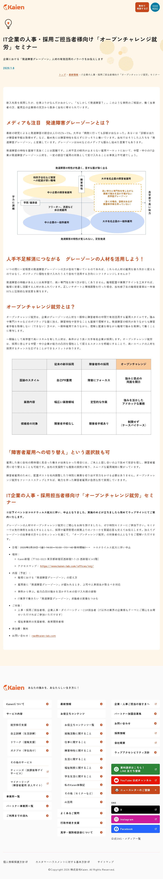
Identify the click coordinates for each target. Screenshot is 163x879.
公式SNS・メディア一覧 (126, 838)
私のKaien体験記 (75, 785)
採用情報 (119, 733)
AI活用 (69, 802)
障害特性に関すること (78, 750)
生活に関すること (75, 759)
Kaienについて (15, 704)
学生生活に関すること (78, 776)
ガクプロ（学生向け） (24, 750)
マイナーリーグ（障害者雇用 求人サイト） (27, 783)
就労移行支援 (19, 725)
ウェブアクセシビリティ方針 (132, 752)
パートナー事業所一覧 (19, 806)
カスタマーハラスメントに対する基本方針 (61, 861)
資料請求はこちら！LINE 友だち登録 (132, 769)
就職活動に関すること (78, 733)
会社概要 (119, 743)
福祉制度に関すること (78, 768)
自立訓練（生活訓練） (24, 733)
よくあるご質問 (69, 813)
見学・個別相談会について (76, 832)
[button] (155, 7)
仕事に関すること (75, 742)
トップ (62, 74)
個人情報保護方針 (14, 861)
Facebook (126, 829)
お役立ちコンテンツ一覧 (79, 725)
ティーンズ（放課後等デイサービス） (27, 771)
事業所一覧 (13, 796)
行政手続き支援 (69, 823)
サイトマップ (106, 861)
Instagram (126, 819)
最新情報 (73, 74)
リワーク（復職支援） (24, 742)
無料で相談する (141, 7)
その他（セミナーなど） (79, 793)
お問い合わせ (122, 723)
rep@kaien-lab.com (44, 635)
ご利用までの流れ (17, 816)
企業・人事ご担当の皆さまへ (132, 704)
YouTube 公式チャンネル (136, 780)
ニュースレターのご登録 (135, 790)
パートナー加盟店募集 (128, 714)
